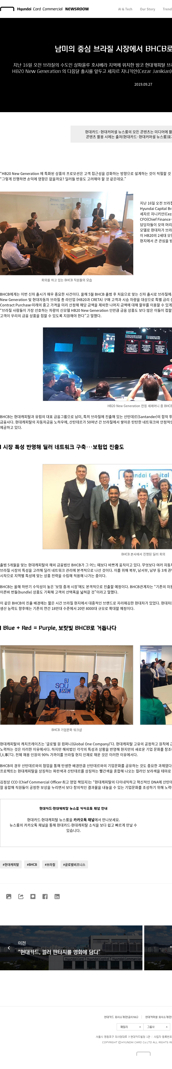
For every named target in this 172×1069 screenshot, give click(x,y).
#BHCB (32, 864)
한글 (128, 1017)
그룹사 (151, 1026)
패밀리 (124, 1026)
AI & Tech (125, 9)
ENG (134, 1017)
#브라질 (50, 864)
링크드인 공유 (57, 896)
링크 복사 (20, 896)
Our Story (147, 9)
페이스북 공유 (45, 896)
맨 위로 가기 (160, 1057)
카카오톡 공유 (33, 896)
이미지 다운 (8, 896)
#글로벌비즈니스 (74, 864)
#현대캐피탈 (11, 864)
